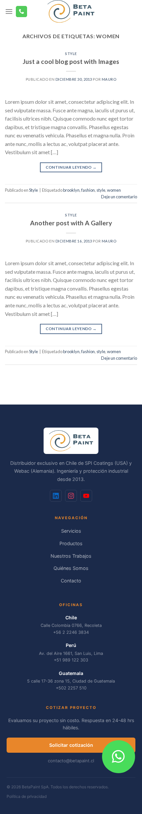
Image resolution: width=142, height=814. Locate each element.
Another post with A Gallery (71, 223)
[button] (118, 756)
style (100, 190)
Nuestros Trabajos (71, 556)
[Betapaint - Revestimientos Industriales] (71, 11)
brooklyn (71, 190)
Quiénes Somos (71, 568)
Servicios (71, 531)
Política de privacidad (27, 796)
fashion (88, 190)
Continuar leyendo (71, 167)
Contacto (71, 580)
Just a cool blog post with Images (71, 61)
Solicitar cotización (71, 745)
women (114, 190)
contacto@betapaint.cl (71, 760)
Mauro (109, 79)
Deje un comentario (119, 196)
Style (71, 53)
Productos (71, 543)
